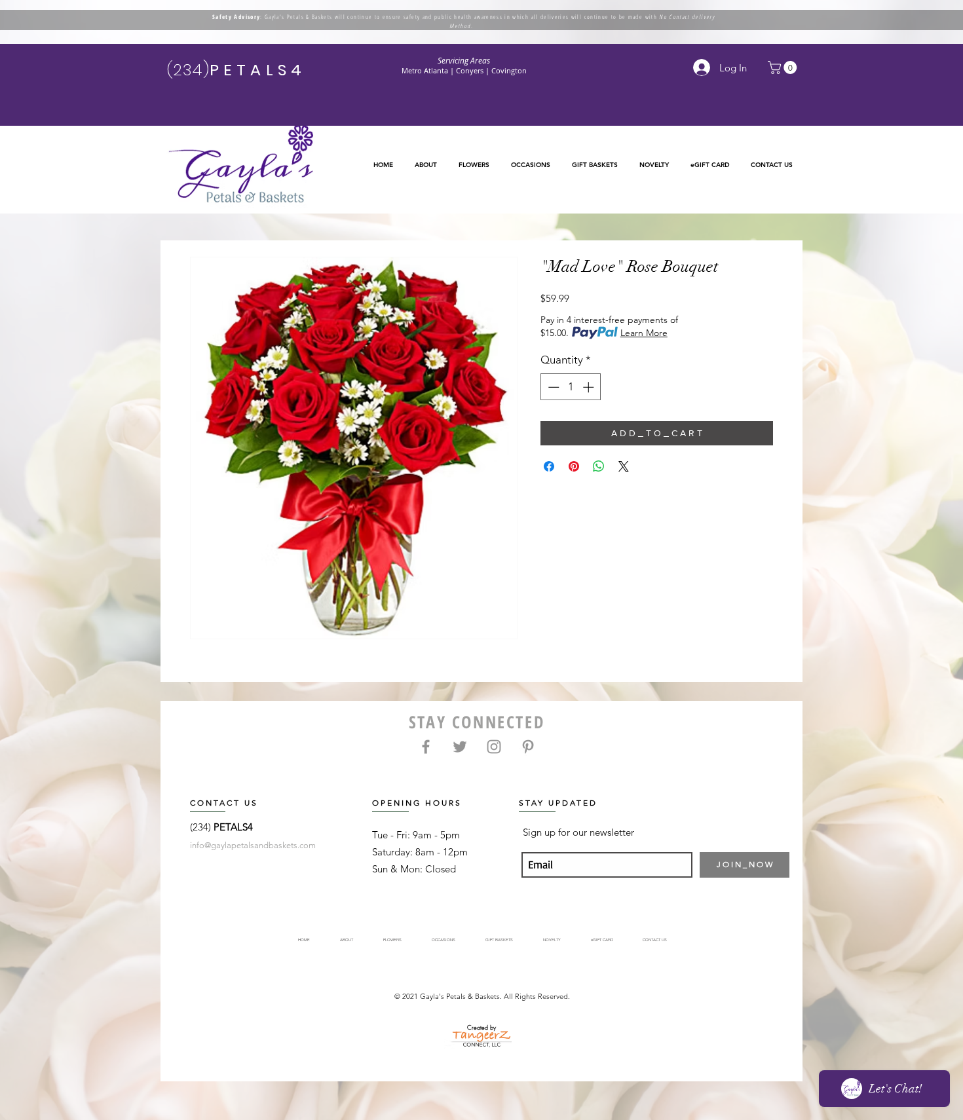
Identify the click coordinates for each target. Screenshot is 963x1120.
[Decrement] (552, 387)
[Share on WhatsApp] (599, 466)
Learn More (644, 333)
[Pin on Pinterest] (574, 466)
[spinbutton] (571, 387)
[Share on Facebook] (549, 466)
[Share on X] (624, 466)
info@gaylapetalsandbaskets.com (253, 845)
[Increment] (589, 387)
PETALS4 (233, 827)
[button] (473, 165)
